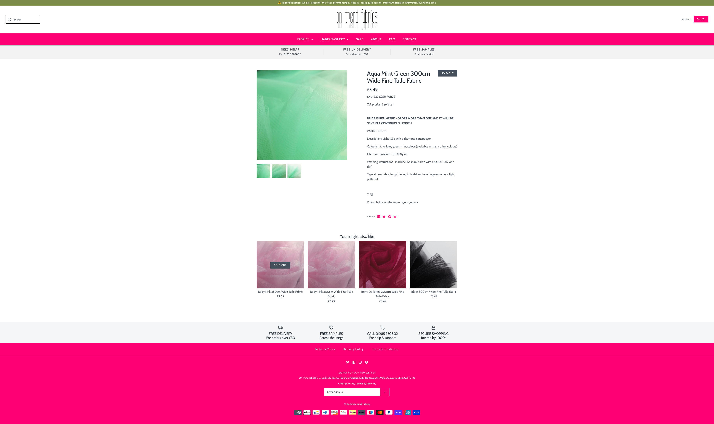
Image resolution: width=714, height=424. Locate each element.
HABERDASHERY (334, 39)
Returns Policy (325, 349)
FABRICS (305, 39)
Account (686, 19)
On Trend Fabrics (361, 403)
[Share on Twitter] (384, 216)
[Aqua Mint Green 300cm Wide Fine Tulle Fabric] (302, 115)
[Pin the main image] (389, 216)
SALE (359, 39)
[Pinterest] (366, 362)
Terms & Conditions (385, 349)
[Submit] (385, 392)
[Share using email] (395, 216)
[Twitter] (347, 362)
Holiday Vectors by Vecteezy (362, 383)
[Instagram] (360, 362)
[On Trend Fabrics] (357, 11)
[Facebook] (354, 362)
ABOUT (376, 39)
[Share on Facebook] (378, 216)
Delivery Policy (353, 349)
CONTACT (410, 39)
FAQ (392, 39)
